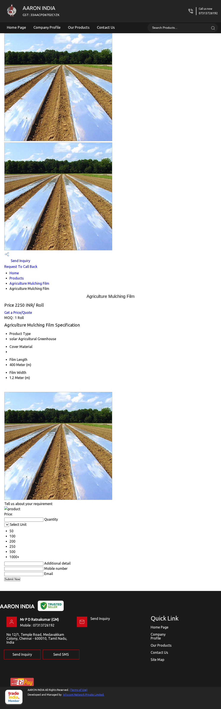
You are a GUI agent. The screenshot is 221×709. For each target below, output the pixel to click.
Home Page (16, 27)
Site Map (157, 660)
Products (16, 278)
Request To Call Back (20, 266)
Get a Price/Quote (18, 312)
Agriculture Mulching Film (29, 283)
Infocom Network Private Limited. (83, 694)
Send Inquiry (20, 261)
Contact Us (106, 27)
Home (14, 273)
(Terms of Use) (78, 689)
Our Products (79, 27)
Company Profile (47, 27)
